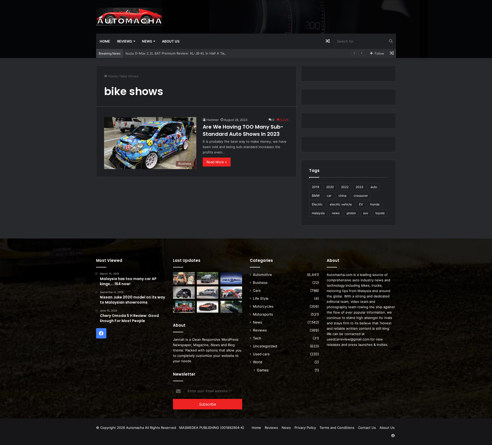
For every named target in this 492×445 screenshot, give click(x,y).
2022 (344, 187)
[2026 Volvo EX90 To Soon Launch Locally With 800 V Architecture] (208, 292)
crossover (361, 196)
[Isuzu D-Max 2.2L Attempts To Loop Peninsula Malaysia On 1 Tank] (231, 292)
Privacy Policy (305, 428)
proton (351, 213)
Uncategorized (265, 346)
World (257, 362)
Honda (375, 204)
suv (365, 213)
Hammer (213, 120)
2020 (330, 187)
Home (105, 41)
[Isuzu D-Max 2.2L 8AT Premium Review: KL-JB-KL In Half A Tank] (208, 278)
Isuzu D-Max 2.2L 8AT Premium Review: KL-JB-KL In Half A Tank (177, 53)
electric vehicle (341, 204)
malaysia (318, 213)
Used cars (261, 354)
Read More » (217, 162)
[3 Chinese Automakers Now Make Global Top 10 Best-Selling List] (231, 278)
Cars (257, 290)
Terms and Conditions (337, 428)
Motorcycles (263, 306)
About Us (170, 41)
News (147, 41)
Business (260, 283)
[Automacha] (129, 17)
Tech (257, 338)
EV (361, 204)
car (329, 196)
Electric (317, 204)
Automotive (262, 275)
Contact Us (367, 428)
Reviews (124, 41)
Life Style (261, 298)
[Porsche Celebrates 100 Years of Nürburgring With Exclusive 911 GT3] (231, 307)
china (342, 196)
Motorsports (263, 314)
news (336, 213)
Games (263, 370)
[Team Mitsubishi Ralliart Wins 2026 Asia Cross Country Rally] (184, 307)
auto (374, 187)
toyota (380, 213)
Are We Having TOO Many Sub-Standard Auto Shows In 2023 (243, 130)
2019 (315, 187)
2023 (359, 187)
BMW (316, 196)
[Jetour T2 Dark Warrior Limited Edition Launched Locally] (184, 292)
